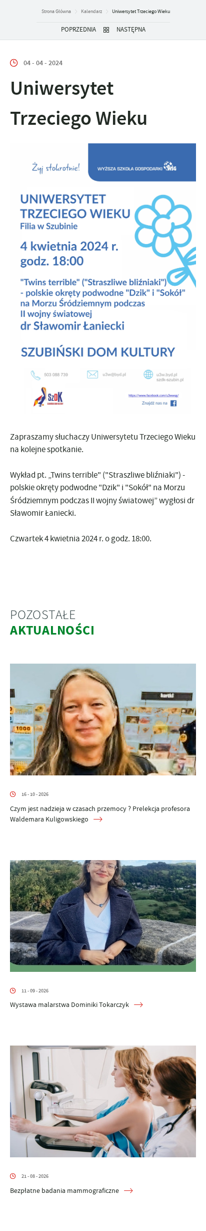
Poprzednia (78, 30)
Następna (131, 30)
